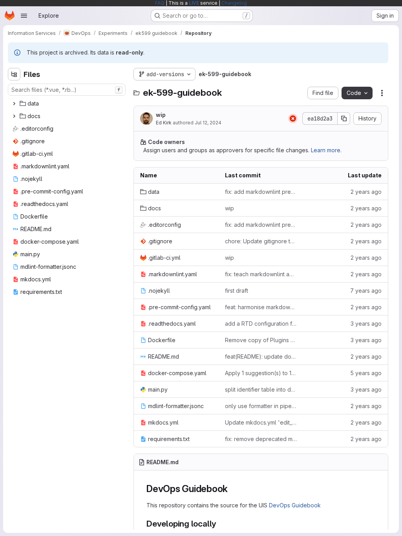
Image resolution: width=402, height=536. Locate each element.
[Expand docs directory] (14, 116)
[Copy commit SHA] (344, 118)
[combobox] (67, 90)
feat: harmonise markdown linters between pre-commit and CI (261, 307)
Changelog (234, 3)
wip (161, 114)
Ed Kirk (164, 123)
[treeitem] (67, 103)
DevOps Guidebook (295, 505)
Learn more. (326, 150)
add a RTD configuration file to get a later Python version (261, 323)
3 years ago (366, 323)
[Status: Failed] (293, 118)
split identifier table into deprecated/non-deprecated (261, 389)
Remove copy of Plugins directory (261, 340)
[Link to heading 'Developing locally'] (220, 524)
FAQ (159, 3)
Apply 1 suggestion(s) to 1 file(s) (261, 373)
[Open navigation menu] (24, 15)
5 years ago (366, 373)
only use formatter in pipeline (261, 406)
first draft (236, 290)
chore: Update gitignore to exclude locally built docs (261, 241)
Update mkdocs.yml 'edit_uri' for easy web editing (261, 422)
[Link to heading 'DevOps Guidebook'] (233, 488)
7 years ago (366, 290)
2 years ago (366, 191)
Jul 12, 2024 (208, 123)
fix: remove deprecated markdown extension (261, 439)
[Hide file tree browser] (14, 74)
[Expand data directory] (14, 103)
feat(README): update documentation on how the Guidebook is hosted (261, 356)
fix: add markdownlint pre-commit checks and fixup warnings (261, 191)
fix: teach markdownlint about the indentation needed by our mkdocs (261, 274)
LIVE (194, 3)
